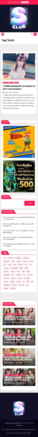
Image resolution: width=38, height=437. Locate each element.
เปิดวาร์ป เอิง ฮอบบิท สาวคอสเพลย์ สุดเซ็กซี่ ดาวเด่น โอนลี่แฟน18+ (18, 378)
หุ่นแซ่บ (18, 281)
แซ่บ (27, 285)
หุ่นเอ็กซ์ (12, 281)
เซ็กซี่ (27, 281)
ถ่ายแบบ (6, 268)
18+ (5, 258)
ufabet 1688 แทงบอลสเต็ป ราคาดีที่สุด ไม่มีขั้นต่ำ (19, 433)
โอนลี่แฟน (13, 288)
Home (3, 429)
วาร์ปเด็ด (18, 275)
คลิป (14, 264)
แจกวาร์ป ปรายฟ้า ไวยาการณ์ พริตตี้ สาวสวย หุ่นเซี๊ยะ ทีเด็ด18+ (18, 358)
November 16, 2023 (12, 362)
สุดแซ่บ (6, 281)
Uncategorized (9, 314)
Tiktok (13, 261)
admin (17, 92)
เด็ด (32, 281)
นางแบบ (11, 82)
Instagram (18, 258)
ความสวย (20, 264)
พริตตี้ (28, 271)
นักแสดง (6, 271)
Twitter (19, 261)
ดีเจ (31, 264)
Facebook (11, 258)
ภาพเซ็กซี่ (6, 275)
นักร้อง (26, 268)
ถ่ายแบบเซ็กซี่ (14, 268)
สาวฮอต (19, 278)
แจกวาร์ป (21, 285)
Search (6, 197)
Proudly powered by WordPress (13, 423)
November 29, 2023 (12, 322)
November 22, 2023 (12, 342)
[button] (31, 34)
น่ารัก (18, 271)
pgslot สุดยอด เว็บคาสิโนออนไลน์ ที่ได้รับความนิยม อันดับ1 (21, 429)
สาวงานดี (29, 275)
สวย (24, 275)
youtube (25, 261)
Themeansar (19, 425)
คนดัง (9, 264)
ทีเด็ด (21, 268)
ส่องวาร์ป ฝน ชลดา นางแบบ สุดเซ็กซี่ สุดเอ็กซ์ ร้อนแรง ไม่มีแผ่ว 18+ (17, 319)
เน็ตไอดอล (16, 82)
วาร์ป (12, 275)
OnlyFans (26, 258)
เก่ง (23, 281)
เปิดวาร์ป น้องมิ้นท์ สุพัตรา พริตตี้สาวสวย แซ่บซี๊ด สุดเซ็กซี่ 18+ (18, 338)
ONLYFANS (5, 82)
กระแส (31, 261)
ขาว (5, 264)
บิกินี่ (23, 271)
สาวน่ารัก (6, 278)
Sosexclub (7, 261)
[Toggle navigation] (35, 34)
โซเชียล (6, 288)
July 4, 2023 (8, 92)
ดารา (26, 264)
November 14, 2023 (12, 383)
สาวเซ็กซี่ (26, 278)
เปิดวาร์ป (14, 285)
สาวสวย (13, 278)
